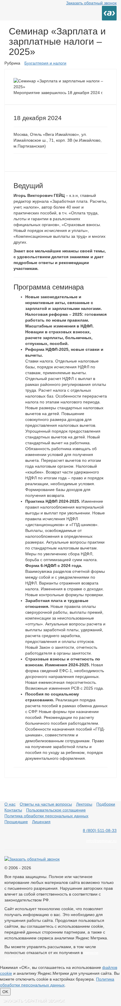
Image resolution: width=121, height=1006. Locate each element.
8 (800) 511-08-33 (100, 830)
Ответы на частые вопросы (46, 804)
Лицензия (41, 821)
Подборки (105, 804)
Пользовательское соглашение (56, 810)
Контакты (13, 810)
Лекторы (84, 804)
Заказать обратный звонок (91, 3)
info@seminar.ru (101, 840)
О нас (10, 804)
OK (5, 991)
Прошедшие (16, 821)
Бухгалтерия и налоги (45, 63)
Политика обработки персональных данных (46, 816)
